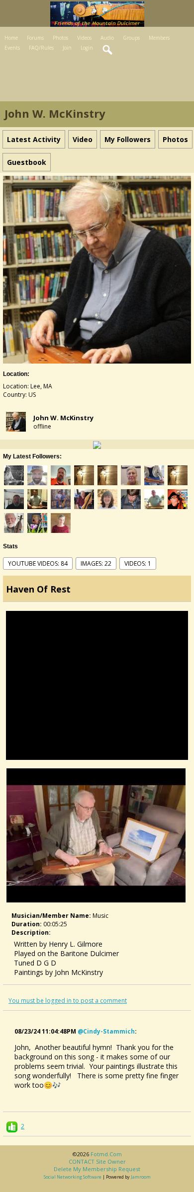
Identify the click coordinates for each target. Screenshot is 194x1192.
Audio (107, 37)
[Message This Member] (97, 444)
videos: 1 (137, 563)
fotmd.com (106, 1154)
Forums (35, 37)
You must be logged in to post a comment (67, 1000)
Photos (60, 37)
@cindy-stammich (106, 1031)
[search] (107, 50)
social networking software (72, 1177)
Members (159, 37)
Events (12, 47)
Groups (131, 37)
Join (67, 47)
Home (11, 37)
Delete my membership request (97, 1169)
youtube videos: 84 (38, 563)
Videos (84, 37)
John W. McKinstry (63, 417)
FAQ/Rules (41, 47)
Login (87, 47)
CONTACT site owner (97, 1161)
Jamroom (141, 1177)
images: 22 (96, 563)
